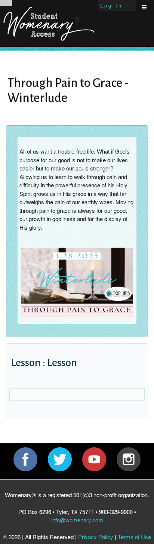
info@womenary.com (77, 520)
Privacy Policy (95, 537)
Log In (111, 5)
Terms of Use (134, 537)
